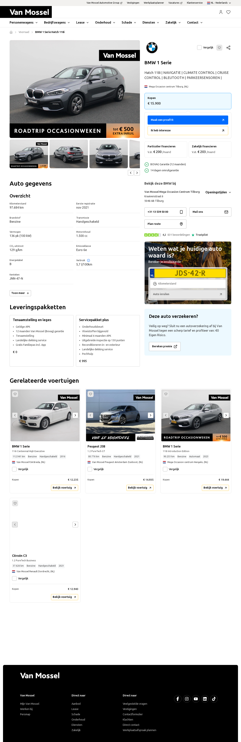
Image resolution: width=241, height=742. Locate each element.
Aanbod (76, 703)
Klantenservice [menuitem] (195, 3)
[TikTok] (214, 699)
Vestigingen (130, 709)
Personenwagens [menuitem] (22, 22)
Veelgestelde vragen (135, 703)
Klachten (128, 719)
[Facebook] (178, 699)
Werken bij (26, 709)
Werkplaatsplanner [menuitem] (154, 3)
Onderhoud (78, 719)
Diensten (77, 725)
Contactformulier (133, 714)
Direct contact (131, 725)
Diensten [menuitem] (149, 22)
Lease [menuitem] (80, 22)
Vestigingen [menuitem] (133, 3)
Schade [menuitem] (127, 22)
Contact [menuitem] (192, 22)
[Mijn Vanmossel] (221, 12)
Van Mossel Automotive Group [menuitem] (103, 3)
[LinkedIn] (205, 699)
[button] (221, 12)
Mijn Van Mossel (29, 703)
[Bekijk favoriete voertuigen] (228, 12)
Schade (76, 714)
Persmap (25, 714)
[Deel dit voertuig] (228, 48)
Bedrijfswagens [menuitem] (55, 22)
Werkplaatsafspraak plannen (139, 730)
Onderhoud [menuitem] (103, 22)
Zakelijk (76, 730)
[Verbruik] (88, 260)
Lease (75, 709)
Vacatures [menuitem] (174, 3)
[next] (137, 173)
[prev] (130, 173)
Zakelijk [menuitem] (171, 22)
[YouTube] (196, 699)
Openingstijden (216, 192)
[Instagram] (187, 699)
